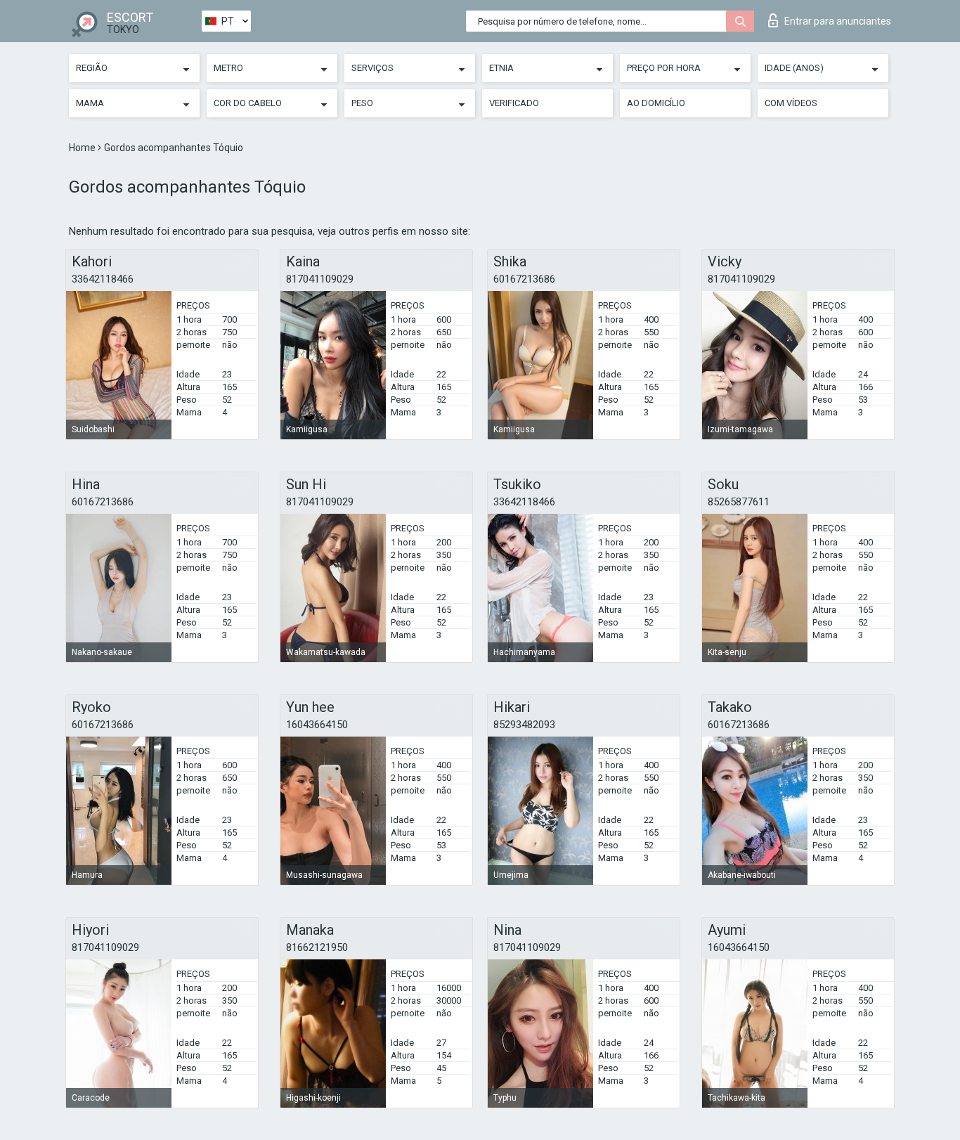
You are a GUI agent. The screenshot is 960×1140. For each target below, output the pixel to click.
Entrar (837, 21)
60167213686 (524, 279)
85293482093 (524, 724)
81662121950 (317, 947)
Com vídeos (791, 103)
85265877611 (739, 501)
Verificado (514, 103)
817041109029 (319, 279)
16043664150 (317, 724)
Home (83, 147)
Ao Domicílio (656, 103)
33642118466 (103, 279)
